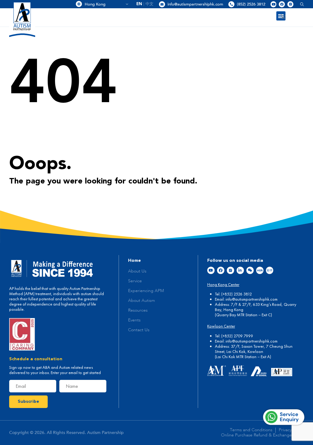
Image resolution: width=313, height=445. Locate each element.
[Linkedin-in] (240, 270)
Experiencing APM (146, 291)
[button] (300, 4)
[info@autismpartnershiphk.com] (162, 4)
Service (135, 281)
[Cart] (283, 16)
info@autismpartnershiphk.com (195, 4)
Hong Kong (104, 4)
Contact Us (138, 330)
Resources (138, 310)
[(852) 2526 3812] (231, 4)
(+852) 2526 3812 (236, 294)
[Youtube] (274, 4)
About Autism (141, 301)
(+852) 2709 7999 (237, 336)
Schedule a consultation (35, 359)
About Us (137, 271)
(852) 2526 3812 (251, 4)
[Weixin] (250, 270)
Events (134, 320)
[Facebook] (282, 4)
